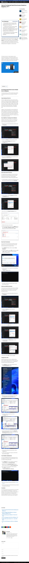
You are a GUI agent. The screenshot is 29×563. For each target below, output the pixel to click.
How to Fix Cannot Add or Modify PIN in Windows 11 (24, 27)
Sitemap (22, 562)
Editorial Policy (19, 562)
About (19, 0)
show (6, 86)
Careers (27, 0)
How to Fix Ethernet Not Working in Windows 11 (24, 31)
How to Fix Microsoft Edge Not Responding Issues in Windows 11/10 (25, 38)
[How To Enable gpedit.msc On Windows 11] (20, 16)
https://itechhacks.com (9, 532)
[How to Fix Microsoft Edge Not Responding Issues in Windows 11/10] (20, 38)
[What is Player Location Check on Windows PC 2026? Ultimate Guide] (20, 34)
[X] (4, 0)
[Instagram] (8, 537)
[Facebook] (1, 0)
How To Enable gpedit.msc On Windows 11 (23, 16)
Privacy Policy (24, 0)
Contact (21, 0)
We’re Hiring (24, 562)
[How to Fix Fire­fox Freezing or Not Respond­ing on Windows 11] (20, 22)
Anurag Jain (3, 7)
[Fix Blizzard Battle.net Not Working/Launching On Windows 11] (20, 11)
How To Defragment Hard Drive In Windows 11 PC (10, 517)
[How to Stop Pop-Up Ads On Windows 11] (20, 19)
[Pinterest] (3, 0)
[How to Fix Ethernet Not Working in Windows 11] (20, 30)
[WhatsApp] (3, 527)
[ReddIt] (10, 527)
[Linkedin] (8, 527)
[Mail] (9, 537)
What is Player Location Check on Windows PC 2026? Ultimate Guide (25, 34)
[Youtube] (5, 0)
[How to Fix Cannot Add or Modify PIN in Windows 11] (20, 27)
